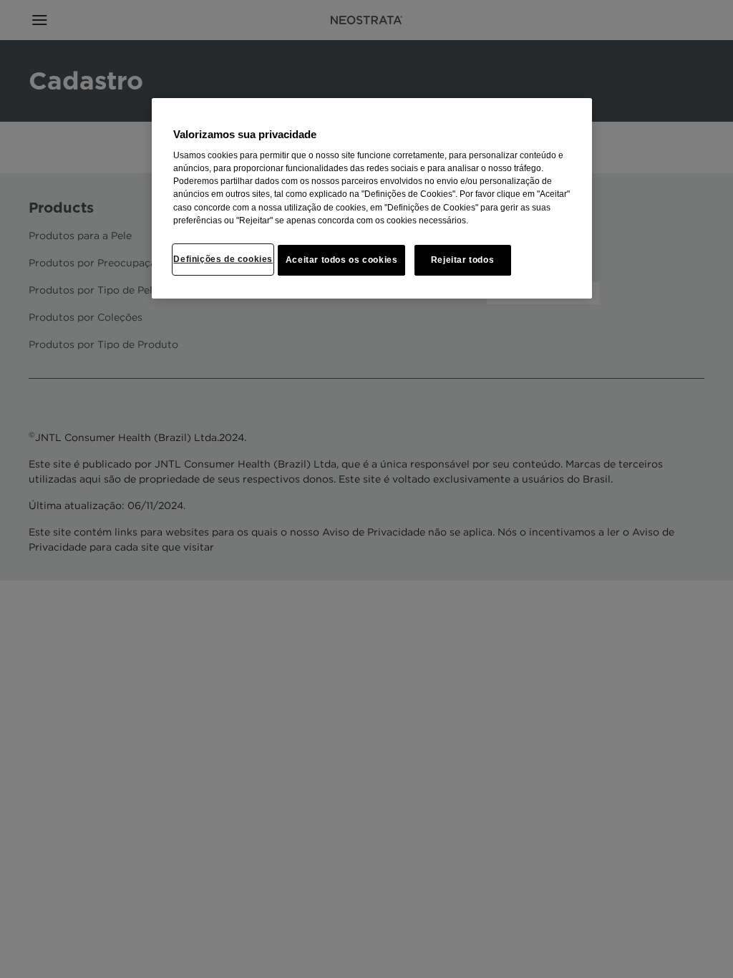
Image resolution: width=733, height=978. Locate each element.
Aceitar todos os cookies (342, 260)
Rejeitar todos (463, 260)
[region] (371, 198)
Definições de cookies (223, 259)
